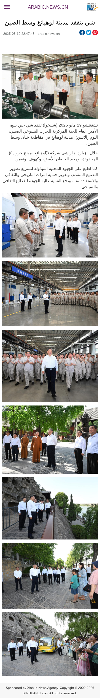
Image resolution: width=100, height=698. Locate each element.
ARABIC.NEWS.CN (48, 7)
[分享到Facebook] (82, 32)
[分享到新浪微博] (95, 32)
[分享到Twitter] (88, 32)
